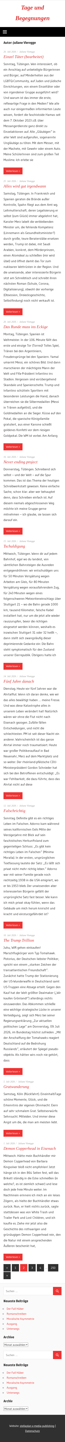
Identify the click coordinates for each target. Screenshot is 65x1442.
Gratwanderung (16, 1086)
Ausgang (12, 1324)
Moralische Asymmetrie (20, 1318)
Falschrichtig (14, 811)
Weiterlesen (12, 171)
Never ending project (21, 462)
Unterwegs (13, 1328)
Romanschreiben (16, 1313)
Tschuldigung (14, 546)
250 (53, 1267)
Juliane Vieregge (27, 52)
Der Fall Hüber (15, 1308)
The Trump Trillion (19, 940)
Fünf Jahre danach (19, 681)
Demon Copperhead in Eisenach (30, 1148)
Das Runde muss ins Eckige (26, 327)
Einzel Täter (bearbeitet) (24, 57)
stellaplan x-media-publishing (37, 1426)
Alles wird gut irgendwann (25, 186)
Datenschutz (32, 1431)
